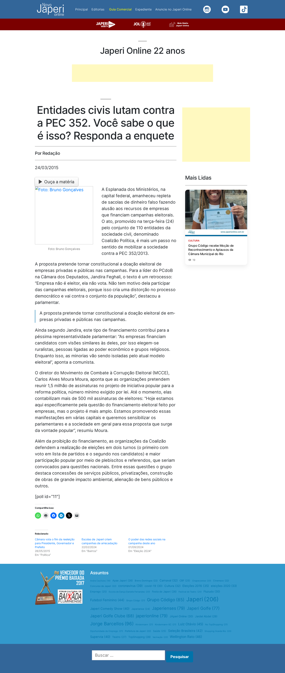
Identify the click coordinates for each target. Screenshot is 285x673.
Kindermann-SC (165, 624)
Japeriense (140, 608)
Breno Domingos (146, 580)
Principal (81, 9)
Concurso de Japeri (103, 586)
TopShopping (139, 636)
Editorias (98, 9)
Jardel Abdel (206, 616)
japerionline (152, 615)
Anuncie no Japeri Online (173, 9)
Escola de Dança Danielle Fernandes (129, 591)
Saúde (159, 631)
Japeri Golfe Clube (112, 615)
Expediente (143, 9)
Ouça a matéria (59, 181)
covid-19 (153, 585)
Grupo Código (165, 599)
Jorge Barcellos (112, 623)
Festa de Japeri (164, 591)
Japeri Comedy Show (110, 609)
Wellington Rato (186, 637)
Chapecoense (201, 580)
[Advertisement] (142, 73)
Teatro (119, 636)
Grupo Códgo (135, 600)
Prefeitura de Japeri (138, 631)
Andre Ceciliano (100, 581)
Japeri (202, 599)
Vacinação (160, 637)
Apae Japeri (122, 580)
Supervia (100, 637)
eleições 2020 (224, 586)
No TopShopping (216, 624)
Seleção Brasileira (185, 631)
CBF (185, 580)
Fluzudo (212, 591)
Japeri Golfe (203, 608)
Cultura (172, 586)
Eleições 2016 (195, 586)
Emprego (98, 591)
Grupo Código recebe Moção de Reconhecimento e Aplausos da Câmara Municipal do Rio (211, 250)
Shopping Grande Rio (218, 631)
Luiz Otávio (190, 624)
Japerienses (168, 608)
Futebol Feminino (107, 600)
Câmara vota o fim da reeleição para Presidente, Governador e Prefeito (54, 543)
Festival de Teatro (190, 591)
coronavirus (130, 586)
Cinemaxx (221, 580)
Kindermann (144, 624)
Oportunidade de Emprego (106, 631)
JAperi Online (181, 616)
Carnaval (169, 580)
